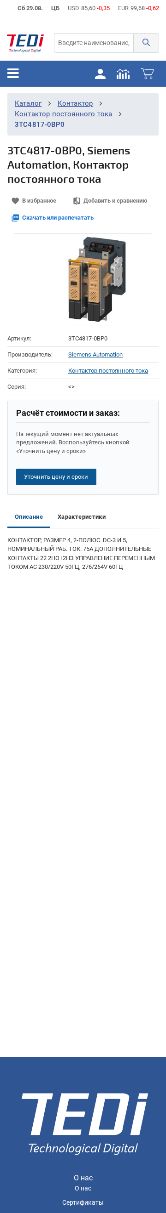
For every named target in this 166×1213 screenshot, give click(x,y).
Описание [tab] (29, 516)
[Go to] (25, 43)
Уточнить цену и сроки (56, 476)
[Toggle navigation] (13, 73)
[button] (146, 43)
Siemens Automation (95, 354)
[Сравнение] (123, 73)
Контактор (75, 103)
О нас (83, 1188)
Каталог (28, 103)
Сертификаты (83, 1203)
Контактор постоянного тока (63, 114)
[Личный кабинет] (100, 73)
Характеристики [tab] (82, 516)
